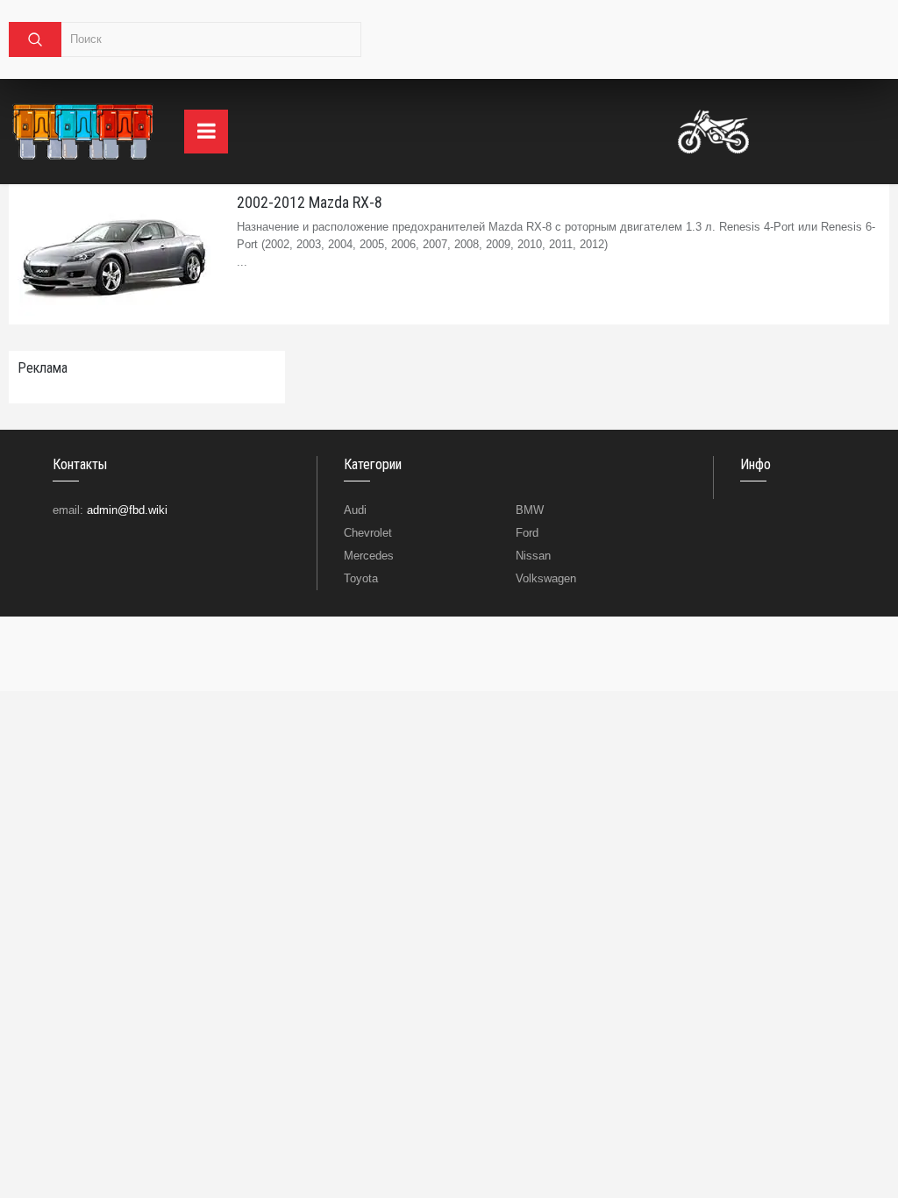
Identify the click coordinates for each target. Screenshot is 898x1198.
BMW (530, 510)
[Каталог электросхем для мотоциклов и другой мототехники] (713, 131)
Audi (355, 510)
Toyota (361, 578)
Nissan (533, 555)
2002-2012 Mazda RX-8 (309, 202)
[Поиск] (35, 39)
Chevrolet (368, 532)
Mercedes (369, 555)
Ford (527, 532)
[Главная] (83, 131)
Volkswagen (546, 578)
